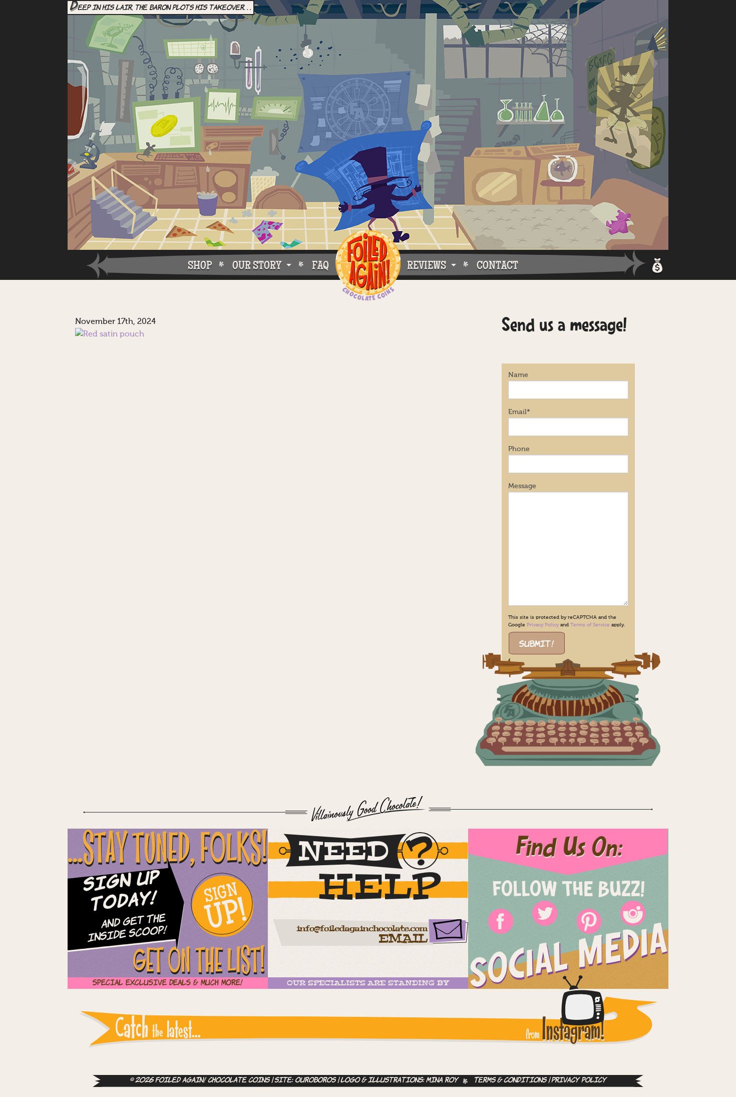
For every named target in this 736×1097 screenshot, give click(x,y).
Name (518, 375)
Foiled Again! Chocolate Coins (368, 266)
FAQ (320, 265)
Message (522, 486)
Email (519, 412)
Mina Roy (442, 1080)
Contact (497, 265)
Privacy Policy (543, 624)
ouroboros (315, 1080)
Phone (519, 449)
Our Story (256, 265)
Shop (200, 265)
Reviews (426, 265)
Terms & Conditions (510, 1080)
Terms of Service (590, 624)
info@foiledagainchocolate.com (361, 929)
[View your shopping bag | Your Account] (656, 264)
